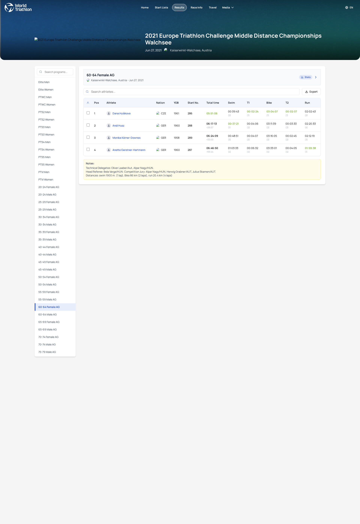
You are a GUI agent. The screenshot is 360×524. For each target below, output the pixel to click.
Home (144, 7)
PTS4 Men (44, 142)
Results (179, 7)
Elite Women (45, 89)
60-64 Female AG (49, 307)
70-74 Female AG (48, 337)
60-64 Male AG (47, 314)
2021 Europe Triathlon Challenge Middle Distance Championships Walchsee (233, 39)
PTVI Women (45, 179)
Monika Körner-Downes (126, 137)
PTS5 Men (44, 157)
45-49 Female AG (48, 262)
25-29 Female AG (48, 202)
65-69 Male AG (47, 329)
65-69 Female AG (48, 322)
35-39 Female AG (48, 232)
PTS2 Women (46, 119)
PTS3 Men (44, 127)
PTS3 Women (46, 134)
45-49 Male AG (47, 269)
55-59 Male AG (47, 299)
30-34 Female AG (48, 217)
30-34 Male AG (47, 224)
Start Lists (161, 7)
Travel (213, 7)
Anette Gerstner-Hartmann (128, 150)
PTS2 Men (44, 112)
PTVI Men (43, 172)
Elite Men (44, 82)
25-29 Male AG (47, 209)
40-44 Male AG (47, 254)
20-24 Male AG (47, 194)
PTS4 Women (46, 149)
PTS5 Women (46, 164)
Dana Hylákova (121, 113)
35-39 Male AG (47, 239)
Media (226, 7)
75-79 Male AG (47, 352)
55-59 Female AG (48, 292)
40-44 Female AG (48, 247)
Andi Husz (118, 125)
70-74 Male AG (47, 344)
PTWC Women (46, 104)
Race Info (196, 7)
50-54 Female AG (48, 277)
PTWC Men (45, 97)
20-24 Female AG (48, 187)
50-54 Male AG (47, 284)
